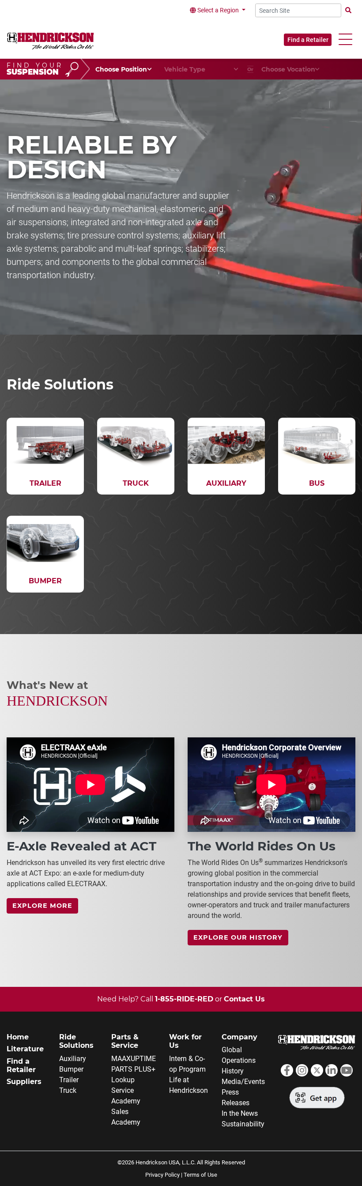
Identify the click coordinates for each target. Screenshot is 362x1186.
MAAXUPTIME (133, 1058)
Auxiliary (72, 1058)
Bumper (71, 1069)
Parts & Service (125, 1041)
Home (18, 1037)
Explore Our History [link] (238, 937)
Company (239, 1037)
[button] (345, 39)
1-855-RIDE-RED (184, 999)
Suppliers (24, 1081)
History (233, 1071)
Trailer (69, 1080)
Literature (25, 1049)
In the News (240, 1113)
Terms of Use (200, 1174)
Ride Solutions (76, 1041)
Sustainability (243, 1124)
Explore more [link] (42, 906)
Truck (67, 1090)
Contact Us (244, 999)
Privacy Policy (162, 1174)
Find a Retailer (307, 39)
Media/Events (243, 1081)
